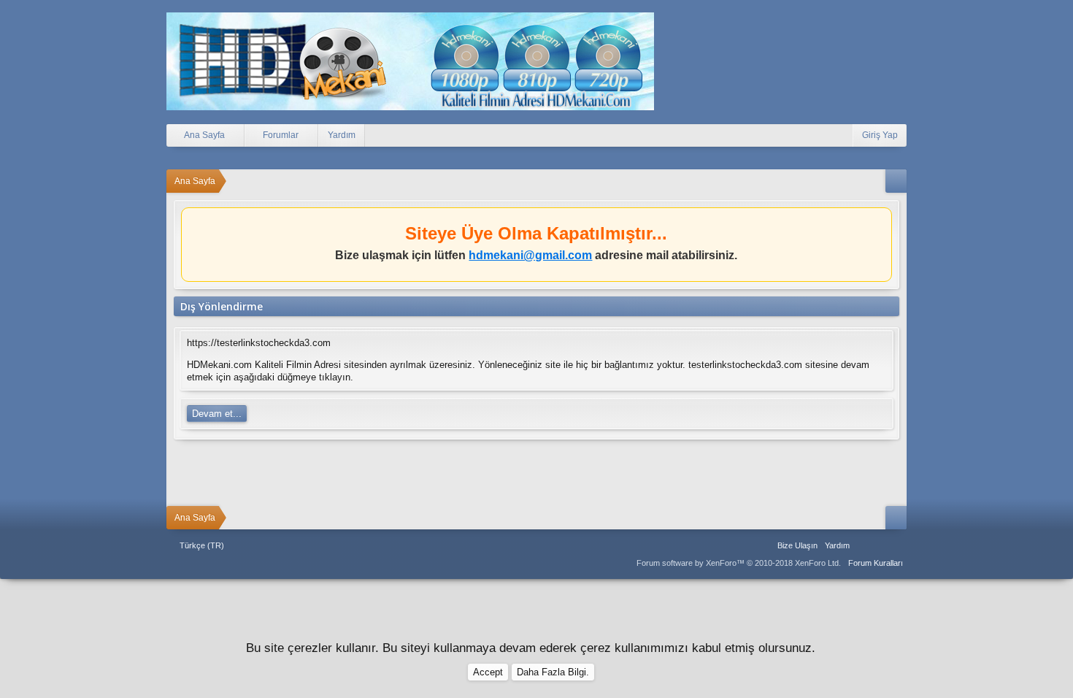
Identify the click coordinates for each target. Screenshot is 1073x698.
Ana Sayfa (862, 545)
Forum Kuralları (875, 563)
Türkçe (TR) (202, 545)
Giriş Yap (880, 135)
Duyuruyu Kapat (882, 221)
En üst (880, 545)
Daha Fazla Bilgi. (553, 672)
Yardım (341, 135)
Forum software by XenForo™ (739, 563)
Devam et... (217, 413)
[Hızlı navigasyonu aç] (896, 181)
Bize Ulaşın (797, 545)
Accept (488, 672)
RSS (898, 545)
